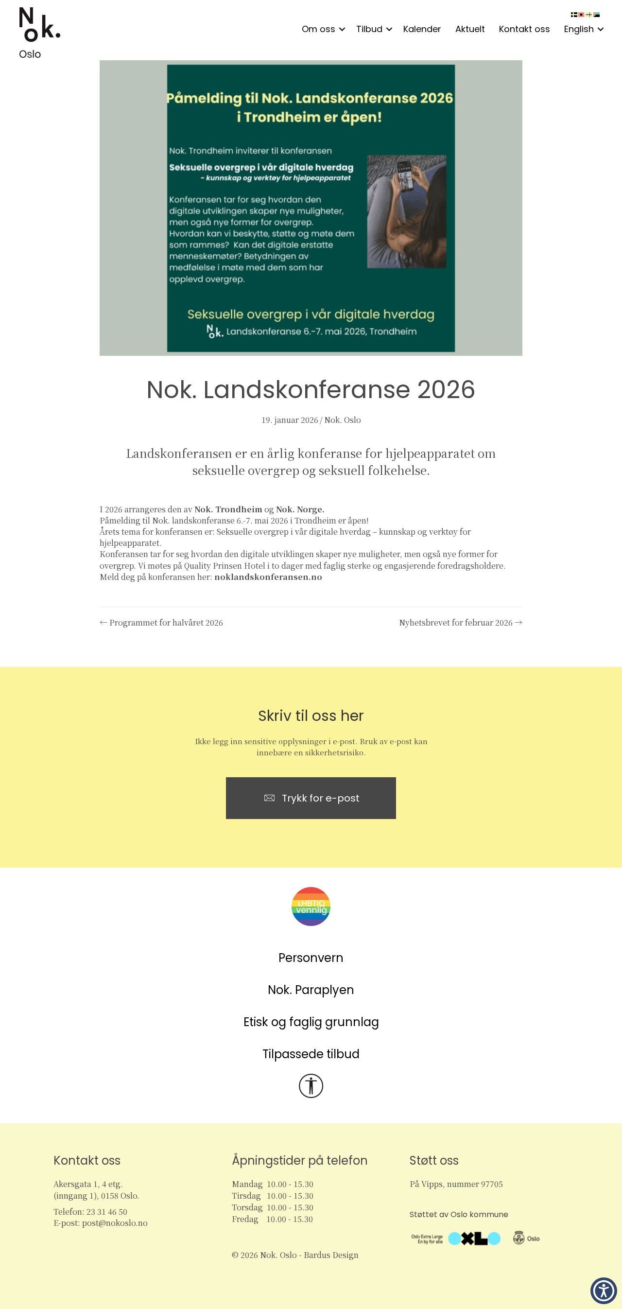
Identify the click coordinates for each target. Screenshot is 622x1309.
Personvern (311, 958)
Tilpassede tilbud (311, 1054)
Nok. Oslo (342, 419)
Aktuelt (470, 29)
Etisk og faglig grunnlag (311, 1022)
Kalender (422, 29)
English (579, 29)
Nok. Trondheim (228, 509)
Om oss (318, 29)
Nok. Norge (299, 509)
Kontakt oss (524, 29)
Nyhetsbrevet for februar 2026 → (460, 622)
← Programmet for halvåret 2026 (161, 622)
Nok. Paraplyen (311, 990)
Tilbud (369, 29)
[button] (342, 29)
